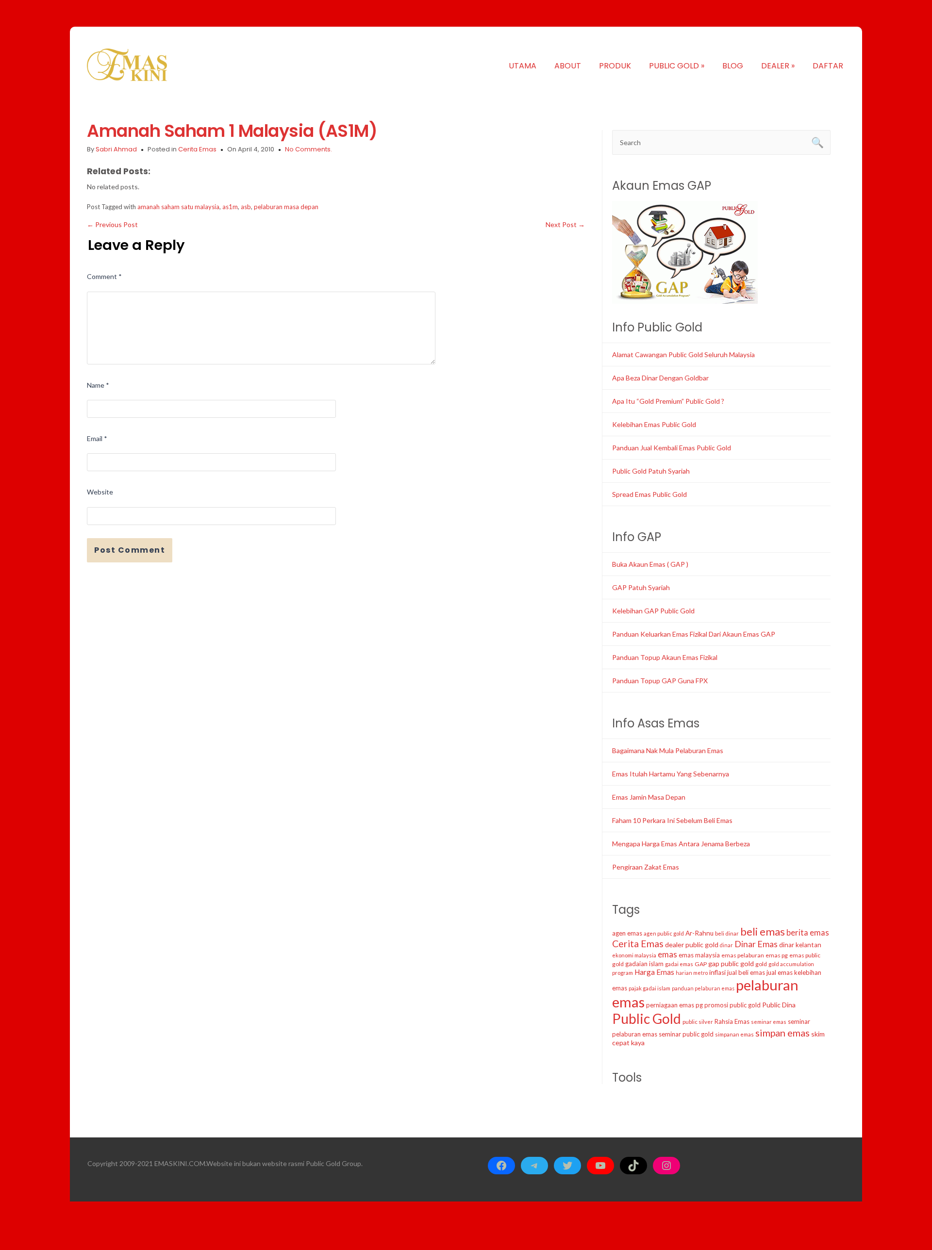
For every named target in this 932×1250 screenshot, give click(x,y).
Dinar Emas (756, 943)
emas (667, 954)
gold (761, 964)
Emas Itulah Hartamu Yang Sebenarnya (670, 774)
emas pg (777, 955)
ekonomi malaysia (634, 955)
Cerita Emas (197, 149)
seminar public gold (686, 1034)
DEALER (778, 65)
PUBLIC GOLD (676, 65)
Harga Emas (654, 972)
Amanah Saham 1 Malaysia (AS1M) (232, 131)
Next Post (565, 224)
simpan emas (782, 1032)
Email (97, 438)
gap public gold (731, 963)
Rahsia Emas (732, 1021)
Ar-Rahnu (699, 933)
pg (699, 1005)
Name (98, 385)
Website (100, 492)
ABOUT (567, 65)
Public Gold (646, 1018)
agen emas (627, 933)
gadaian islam (644, 964)
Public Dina (779, 1005)
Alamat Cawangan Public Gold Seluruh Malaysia (683, 354)
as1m (230, 207)
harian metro (692, 973)
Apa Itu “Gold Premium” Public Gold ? (668, 401)
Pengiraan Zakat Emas (645, 867)
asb (246, 207)
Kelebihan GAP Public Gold (653, 611)
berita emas (807, 933)
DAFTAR (828, 65)
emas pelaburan (742, 955)
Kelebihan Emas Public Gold (654, 424)
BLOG (732, 65)
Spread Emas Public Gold (649, 494)
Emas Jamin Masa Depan (648, 797)
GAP (701, 964)
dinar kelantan (800, 945)
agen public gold (664, 933)
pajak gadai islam (649, 988)
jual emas (779, 972)
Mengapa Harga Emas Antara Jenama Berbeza (681, 843)
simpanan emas (734, 1034)
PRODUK (615, 65)
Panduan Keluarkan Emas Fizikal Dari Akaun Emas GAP (693, 634)
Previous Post (112, 224)
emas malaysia (699, 955)
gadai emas (679, 964)
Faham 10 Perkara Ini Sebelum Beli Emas (672, 820)
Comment (104, 276)
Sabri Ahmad (116, 149)
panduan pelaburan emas (703, 988)
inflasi (717, 972)
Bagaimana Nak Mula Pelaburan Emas (667, 750)
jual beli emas (746, 972)
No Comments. (308, 149)
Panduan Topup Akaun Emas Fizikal (664, 657)
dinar (726, 945)
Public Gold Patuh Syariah (651, 471)
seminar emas (768, 1022)
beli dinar (727, 933)
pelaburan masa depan (286, 207)
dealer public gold (691, 944)
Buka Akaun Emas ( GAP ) (650, 564)
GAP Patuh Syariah (641, 587)
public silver (697, 1022)
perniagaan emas (670, 1005)
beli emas (762, 931)
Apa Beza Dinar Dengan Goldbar (660, 378)
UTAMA (522, 65)
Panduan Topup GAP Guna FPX (660, 680)
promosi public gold (732, 1005)
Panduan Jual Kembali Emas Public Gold (671, 448)
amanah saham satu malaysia (178, 207)
